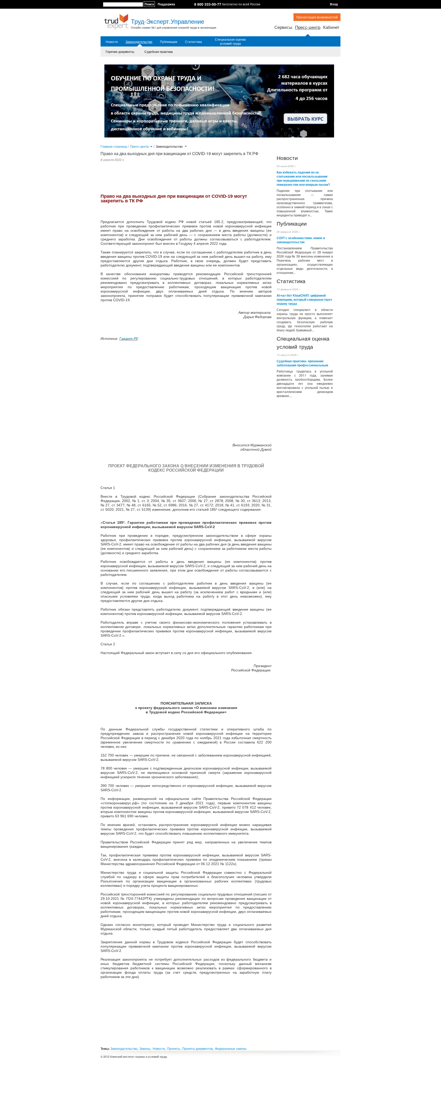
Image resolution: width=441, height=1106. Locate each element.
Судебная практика (158, 51)
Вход (334, 4)
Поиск (149, 4)
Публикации (168, 42)
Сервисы (283, 27)
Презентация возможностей (317, 17)
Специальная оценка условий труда (230, 41)
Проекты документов (197, 1048)
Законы (145, 1048)
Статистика (193, 42)
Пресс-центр (307, 27)
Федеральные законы (231, 1048)
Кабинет (331, 27)
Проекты (173, 1048)
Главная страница (114, 146)
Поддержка (166, 4)
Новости (112, 42)
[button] (151, 146)
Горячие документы (120, 51)
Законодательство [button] (169, 146)
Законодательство (139, 42)
